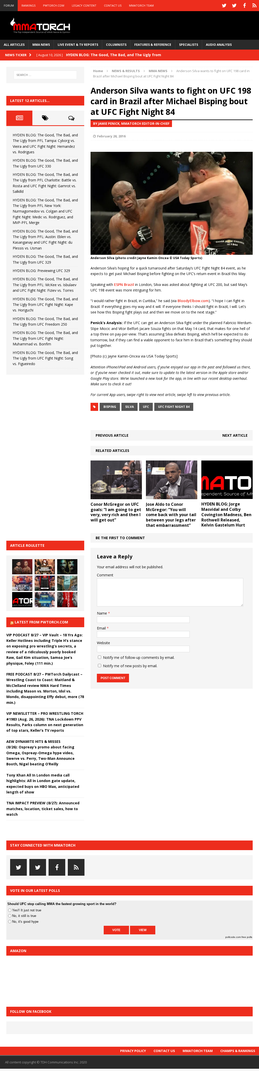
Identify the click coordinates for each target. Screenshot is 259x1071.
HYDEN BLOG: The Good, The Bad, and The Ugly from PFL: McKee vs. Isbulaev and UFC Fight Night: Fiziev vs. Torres (45, 285)
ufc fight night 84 (173, 407)
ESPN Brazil (124, 284)
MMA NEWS (41, 45)
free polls (247, 937)
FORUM (9, 5)
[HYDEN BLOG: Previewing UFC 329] (22, 599)
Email (102, 628)
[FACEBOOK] (244, 5)
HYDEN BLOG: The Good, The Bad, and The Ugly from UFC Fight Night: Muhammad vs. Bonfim (45, 338)
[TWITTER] (224, 5)
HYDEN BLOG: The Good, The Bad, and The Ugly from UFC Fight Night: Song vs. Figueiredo (45, 358)
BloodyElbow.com (193, 300)
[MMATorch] (41, 25)
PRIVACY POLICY (133, 1050)
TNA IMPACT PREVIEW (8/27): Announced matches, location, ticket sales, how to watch (42, 809)
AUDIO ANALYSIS (219, 45)
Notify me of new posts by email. (130, 665)
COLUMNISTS (116, 45)
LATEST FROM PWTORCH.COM (41, 622)
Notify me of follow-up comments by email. (139, 657)
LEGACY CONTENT (84, 5)
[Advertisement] (44, 457)
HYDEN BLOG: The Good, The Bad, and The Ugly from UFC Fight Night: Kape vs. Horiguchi (45, 305)
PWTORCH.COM (53, 5)
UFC (146, 407)
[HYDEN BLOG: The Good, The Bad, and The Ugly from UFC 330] (45, 566)
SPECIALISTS (188, 45)
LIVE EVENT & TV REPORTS (78, 45)
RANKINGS (28, 5)
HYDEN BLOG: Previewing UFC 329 (41, 270)
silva (129, 407)
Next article (235, 435)
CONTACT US (112, 5)
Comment (105, 575)
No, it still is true (24, 916)
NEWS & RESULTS (126, 71)
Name (102, 613)
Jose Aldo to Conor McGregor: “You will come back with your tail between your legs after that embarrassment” (171, 514)
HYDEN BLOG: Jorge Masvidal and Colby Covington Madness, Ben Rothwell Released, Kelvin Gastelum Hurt (226, 514)
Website (103, 642)
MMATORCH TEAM (141, 5)
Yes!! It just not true (26, 910)
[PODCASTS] (254, 5)
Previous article (112, 435)
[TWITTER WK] (234, 5)
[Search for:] (45, 75)
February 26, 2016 (111, 136)
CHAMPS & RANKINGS (237, 1050)
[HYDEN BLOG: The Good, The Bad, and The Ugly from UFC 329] (67, 583)
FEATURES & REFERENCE (152, 45)
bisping (109, 407)
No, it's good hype (25, 921)
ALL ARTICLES (14, 45)
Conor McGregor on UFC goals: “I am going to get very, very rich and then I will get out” (116, 512)
